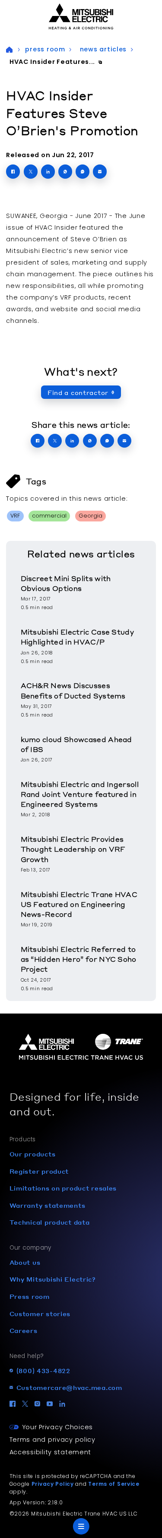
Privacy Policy (53, 1483)
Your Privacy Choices (57, 1427)
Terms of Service (114, 1483)
